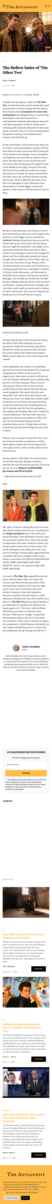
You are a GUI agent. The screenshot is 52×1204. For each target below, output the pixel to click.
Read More (39, 969)
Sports (6, 1110)
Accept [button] (25, 1198)
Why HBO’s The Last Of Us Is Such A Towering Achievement (24, 936)
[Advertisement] (26, 840)
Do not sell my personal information (22, 1192)
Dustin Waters (9, 1153)
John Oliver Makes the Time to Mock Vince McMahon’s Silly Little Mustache (24, 1118)
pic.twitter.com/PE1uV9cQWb (17, 471)
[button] (4, 6)
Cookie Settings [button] (12, 1198)
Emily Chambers (9, 80)
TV (4, 61)
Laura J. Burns (9, 1057)
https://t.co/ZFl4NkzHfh (30, 468)
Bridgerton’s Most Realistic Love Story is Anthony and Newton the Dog (22, 1028)
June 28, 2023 (35, 476)
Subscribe (26, 773)
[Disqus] (26, 707)
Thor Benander (9, 966)
